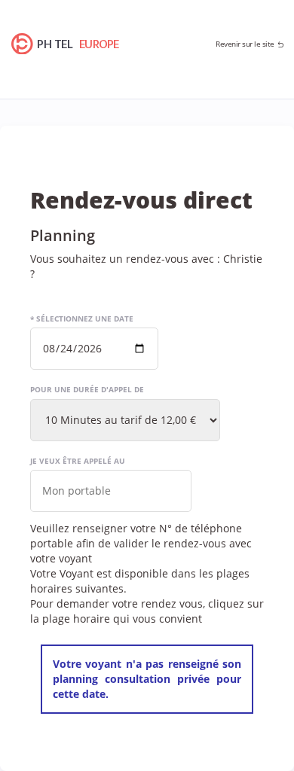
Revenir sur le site (245, 43)
